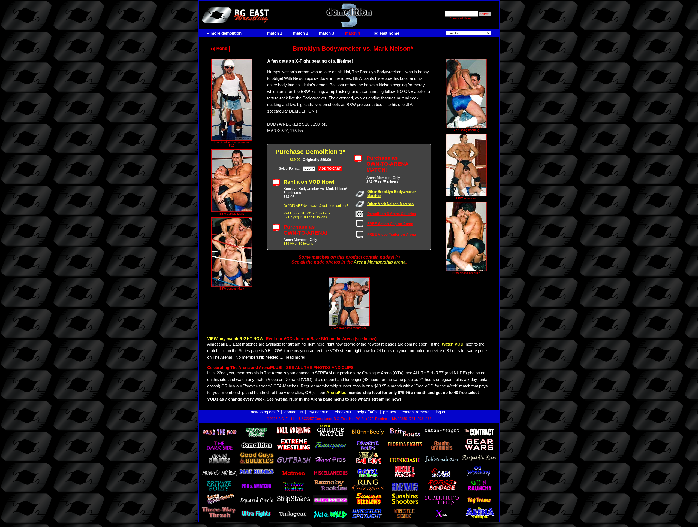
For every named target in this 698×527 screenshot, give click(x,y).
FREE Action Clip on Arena (390, 224)
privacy (389, 412)
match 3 (326, 33)
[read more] (295, 357)
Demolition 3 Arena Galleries (391, 214)
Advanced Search (461, 18)
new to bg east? (265, 412)
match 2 (300, 33)
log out (441, 412)
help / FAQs (367, 412)
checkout (343, 412)
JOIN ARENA (297, 206)
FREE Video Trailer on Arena (391, 234)
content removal (416, 412)
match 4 (352, 33)
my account (318, 412)
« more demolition (224, 33)
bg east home (386, 33)
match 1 (274, 33)
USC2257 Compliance (316, 419)
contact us (293, 412)
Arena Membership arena (380, 262)
